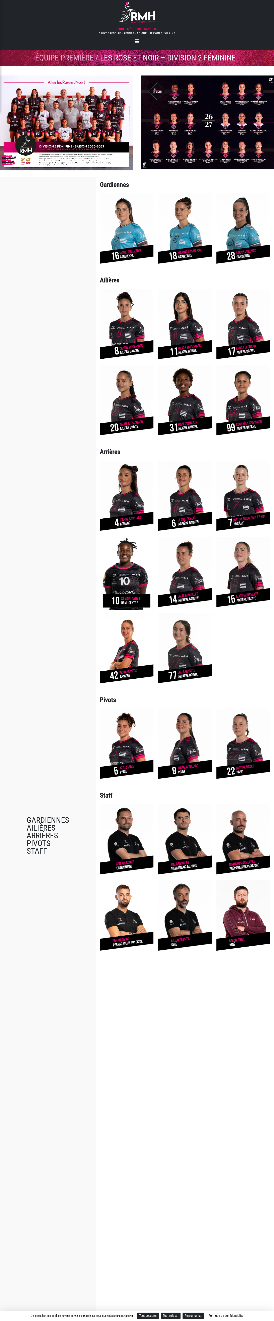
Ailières (41, 828)
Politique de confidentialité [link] (226, 1316)
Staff (37, 851)
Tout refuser (171, 1316)
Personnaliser (193, 1316)
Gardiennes (48, 820)
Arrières (42, 835)
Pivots (39, 843)
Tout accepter (148, 1316)
